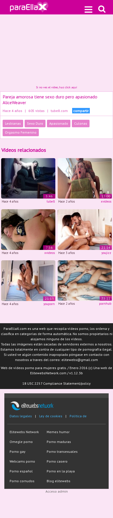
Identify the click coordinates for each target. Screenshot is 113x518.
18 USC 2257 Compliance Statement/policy (56, 383)
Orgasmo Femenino (21, 132)
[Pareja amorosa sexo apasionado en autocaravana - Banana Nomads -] (85, 229)
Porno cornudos (22, 481)
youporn (49, 304)
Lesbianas (13, 123)
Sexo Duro (35, 123)
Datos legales (21, 416)
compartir (81, 111)
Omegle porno (21, 442)
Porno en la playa (61, 471)
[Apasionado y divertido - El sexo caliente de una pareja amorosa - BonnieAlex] (85, 280)
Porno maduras (59, 442)
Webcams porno (22, 461)
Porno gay (17, 451)
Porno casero (57, 461)
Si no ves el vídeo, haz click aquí (56, 87)
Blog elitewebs (58, 481)
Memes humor (58, 432)
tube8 (51, 201)
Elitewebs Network (24, 432)
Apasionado (58, 123)
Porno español (21, 471)
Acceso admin (56, 491)
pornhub (105, 304)
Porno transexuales (62, 451)
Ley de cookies (50, 416)
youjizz (106, 253)
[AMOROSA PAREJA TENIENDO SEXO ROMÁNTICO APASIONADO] (28, 229)
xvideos (106, 201)
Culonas (80, 123)
